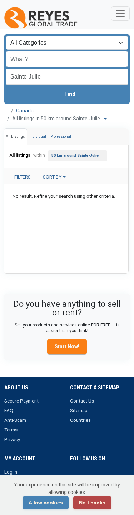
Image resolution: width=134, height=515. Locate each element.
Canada (25, 111)
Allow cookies (46, 502)
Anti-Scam (15, 420)
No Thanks (92, 502)
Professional (60, 137)
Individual (37, 137)
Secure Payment (21, 401)
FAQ (8, 410)
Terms (11, 429)
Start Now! (67, 346)
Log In (10, 472)
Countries (80, 420)
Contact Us (82, 401)
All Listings (15, 137)
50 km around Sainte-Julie (75, 155)
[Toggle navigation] (120, 13)
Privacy (12, 439)
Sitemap (79, 410)
